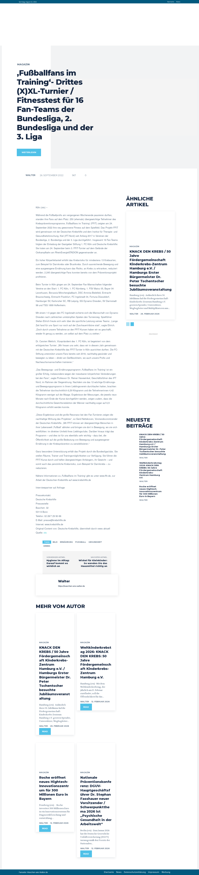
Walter (30, 175)
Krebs (46, 546)
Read (45, 731)
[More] (122, 198)
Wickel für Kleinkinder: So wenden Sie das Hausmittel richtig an (93, 563)
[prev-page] (128, 324)
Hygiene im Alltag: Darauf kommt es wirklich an (58, 563)
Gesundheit (95, 542)
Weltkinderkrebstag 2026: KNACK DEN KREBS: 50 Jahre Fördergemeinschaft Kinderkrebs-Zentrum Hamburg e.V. (150, 470)
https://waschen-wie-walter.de (71, 586)
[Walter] (21, 175)
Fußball (80, 542)
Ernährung (66, 542)
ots (45, 532)
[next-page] (132, 324)
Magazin (23, 64)
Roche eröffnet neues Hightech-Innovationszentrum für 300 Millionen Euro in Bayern (150, 491)
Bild (55, 542)
